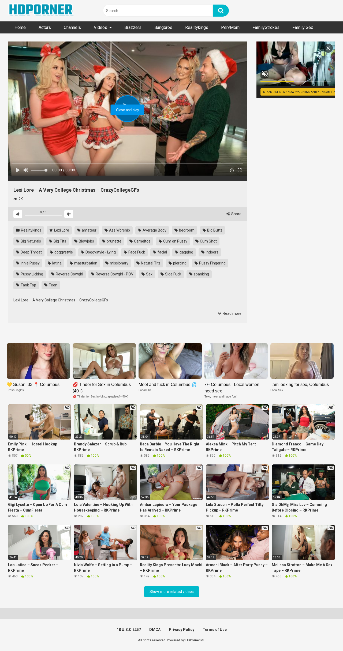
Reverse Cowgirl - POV (114, 274)
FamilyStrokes (265, 27)
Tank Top (28, 285)
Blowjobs (86, 241)
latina (56, 263)
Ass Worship (119, 230)
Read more (231, 313)
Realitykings (196, 27)
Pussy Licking (31, 274)
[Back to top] (325, 634)
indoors (211, 252)
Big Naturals (30, 241)
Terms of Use (215, 629)
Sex (148, 274)
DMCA (155, 629)
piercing (179, 263)
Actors (45, 27)
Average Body (154, 230)
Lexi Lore (61, 230)
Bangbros (163, 27)
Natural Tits (150, 263)
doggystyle (63, 252)
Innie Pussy (30, 263)
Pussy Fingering (212, 263)
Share (235, 214)
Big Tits (59, 241)
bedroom (186, 230)
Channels (72, 27)
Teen (52, 285)
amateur (88, 230)
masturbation (85, 263)
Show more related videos (172, 591)
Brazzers (132, 27)
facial (162, 252)
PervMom (230, 27)
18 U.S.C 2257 (129, 629)
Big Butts (214, 230)
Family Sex (302, 27)
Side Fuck (172, 274)
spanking (201, 274)
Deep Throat (31, 252)
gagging (186, 252)
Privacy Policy (181, 629)
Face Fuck (136, 252)
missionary (118, 263)
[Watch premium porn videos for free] (41, 11)
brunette (113, 241)
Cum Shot (208, 241)
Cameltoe (142, 241)
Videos (100, 27)
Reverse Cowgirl (69, 274)
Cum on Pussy (174, 241)
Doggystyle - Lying (100, 252)
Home (20, 27)
